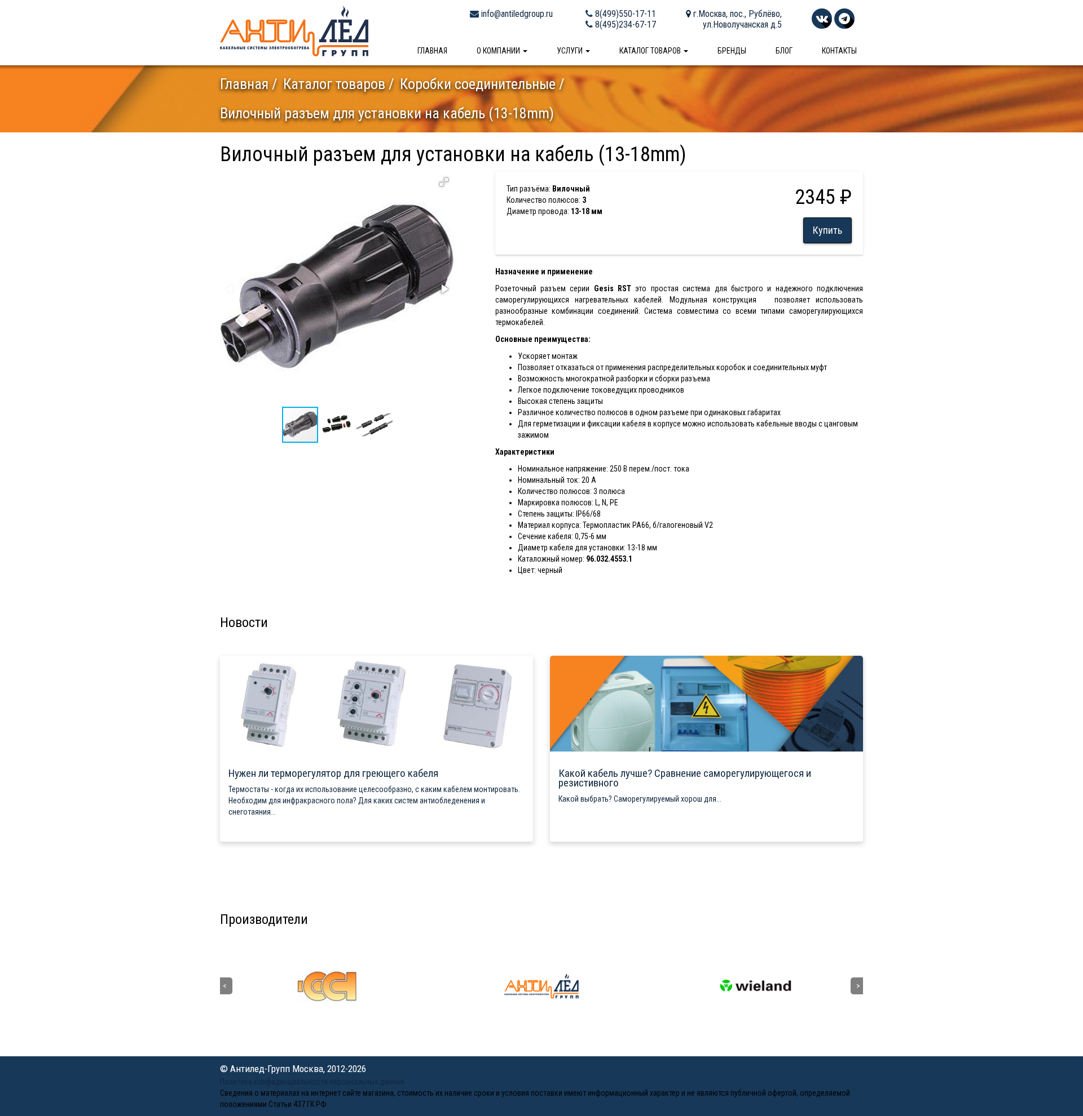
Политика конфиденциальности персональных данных (312, 1081)
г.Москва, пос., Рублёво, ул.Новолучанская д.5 (736, 19)
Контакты (839, 50)
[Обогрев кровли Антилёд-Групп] (294, 30)
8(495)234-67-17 (624, 24)
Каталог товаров (651, 50)
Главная (432, 50)
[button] (444, 182)
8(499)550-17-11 (624, 13)
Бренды (731, 50)
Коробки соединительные (478, 83)
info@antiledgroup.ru (516, 13)
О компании (499, 50)
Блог (784, 50)
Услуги (570, 50)
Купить (827, 230)
